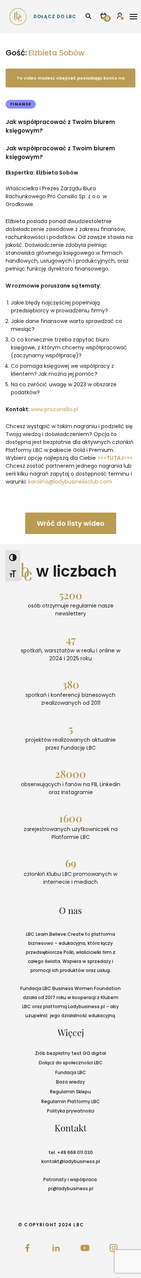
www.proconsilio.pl (54, 409)
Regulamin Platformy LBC (70, 1101)
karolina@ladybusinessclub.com (70, 481)
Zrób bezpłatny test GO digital (70, 1053)
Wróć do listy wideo (71, 523)
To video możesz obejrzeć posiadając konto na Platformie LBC (70, 81)
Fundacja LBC (70, 1072)
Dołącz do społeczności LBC (71, 1062)
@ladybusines (75, 1161)
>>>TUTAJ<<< (115, 458)
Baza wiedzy (70, 1082)
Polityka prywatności (70, 1111)
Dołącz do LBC (54, 16)
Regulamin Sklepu (70, 1091)
